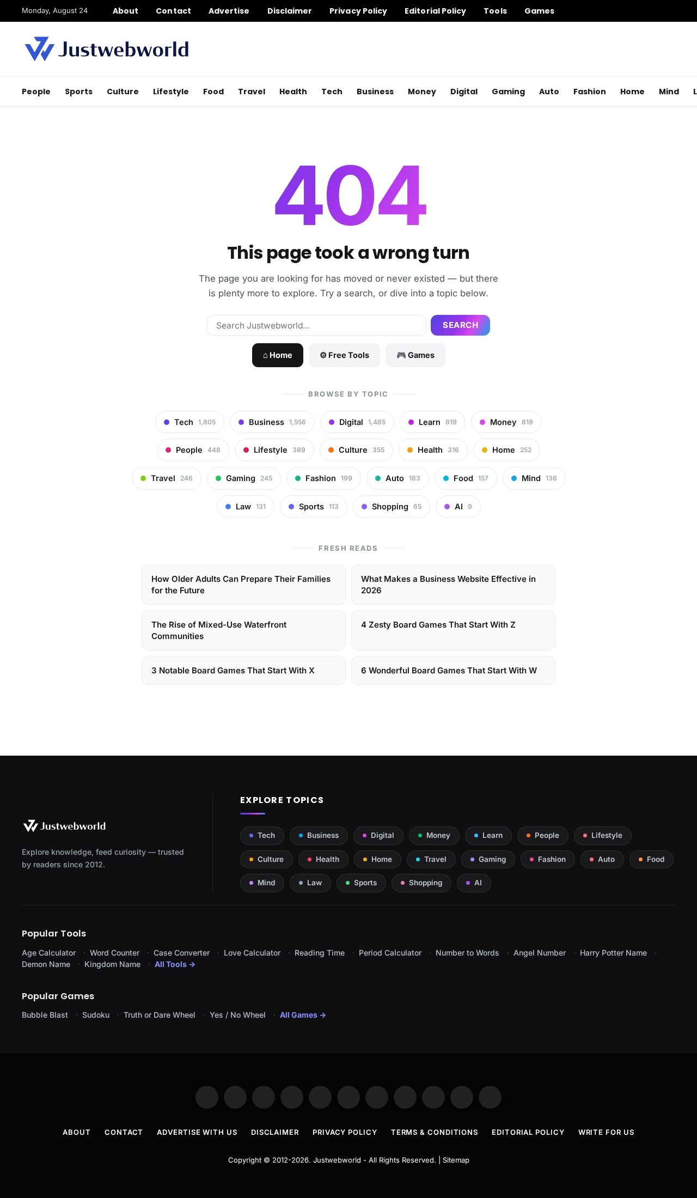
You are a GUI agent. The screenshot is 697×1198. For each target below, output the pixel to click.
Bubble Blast (45, 1014)
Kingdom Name (112, 964)
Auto (549, 91)
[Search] (671, 11)
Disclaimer (290, 10)
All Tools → (175, 964)
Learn (492, 835)
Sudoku (95, 1014)
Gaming (508, 91)
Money (422, 91)
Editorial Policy (435, 10)
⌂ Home (277, 355)
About (125, 10)
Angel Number (539, 952)
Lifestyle (171, 91)
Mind (669, 91)
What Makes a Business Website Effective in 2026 (448, 584)
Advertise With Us (197, 1132)
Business (375, 91)
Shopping (425, 882)
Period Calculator (390, 952)
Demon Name (46, 964)
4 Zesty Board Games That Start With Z (438, 624)
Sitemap (456, 1160)
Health (293, 91)
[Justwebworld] (106, 49)
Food (213, 91)
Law (314, 882)
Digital (464, 91)
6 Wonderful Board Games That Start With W (449, 670)
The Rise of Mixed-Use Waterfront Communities (218, 630)
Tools (495, 10)
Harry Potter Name (613, 952)
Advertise (229, 10)
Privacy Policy (358, 10)
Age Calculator (49, 952)
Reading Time (320, 952)
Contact (173, 10)
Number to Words (467, 952)
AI (478, 882)
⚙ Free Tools (344, 355)
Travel (251, 91)
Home (632, 91)
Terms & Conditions (434, 1132)
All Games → (303, 1014)
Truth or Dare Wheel (159, 1014)
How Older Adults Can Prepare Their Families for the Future (241, 584)
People (36, 91)
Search (460, 325)
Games (539, 10)
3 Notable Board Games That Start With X (233, 670)
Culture (123, 91)
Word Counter (114, 952)
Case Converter (182, 952)
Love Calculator (252, 952)
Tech (332, 91)
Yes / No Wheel (238, 1014)
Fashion (589, 91)
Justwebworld (337, 1160)
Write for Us (606, 1132)
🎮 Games (415, 355)
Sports (79, 91)
